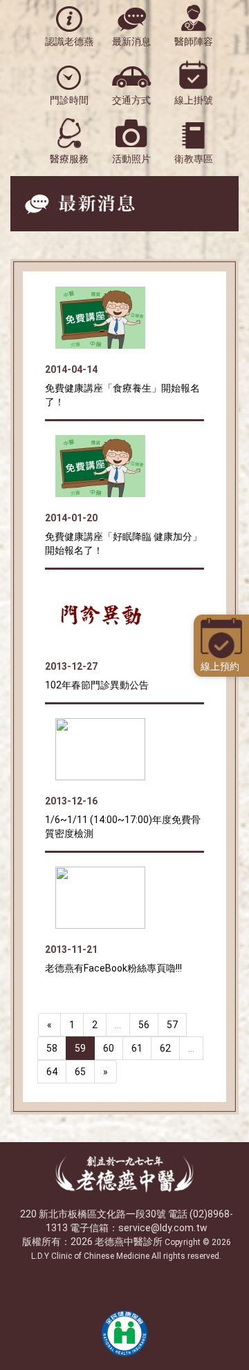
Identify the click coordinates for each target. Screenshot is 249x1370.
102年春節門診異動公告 (97, 685)
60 (108, 1048)
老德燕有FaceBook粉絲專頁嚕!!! (113, 968)
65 (80, 1071)
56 (143, 1024)
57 (172, 1024)
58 (51, 1048)
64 (51, 1071)
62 (165, 1048)
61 (136, 1048)
